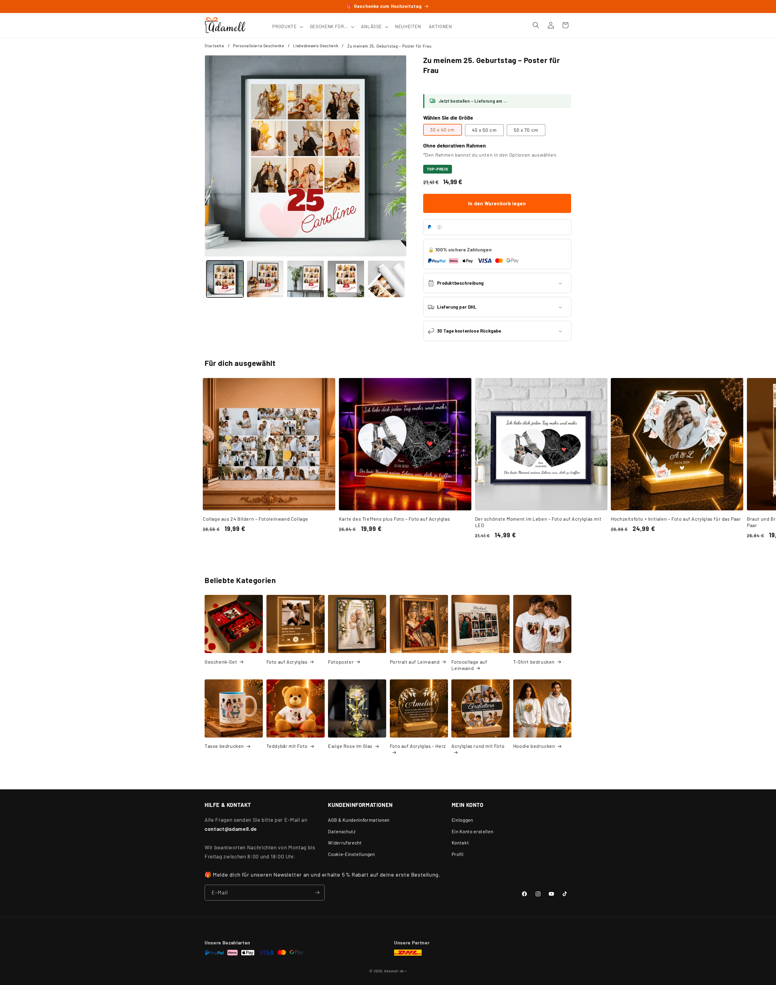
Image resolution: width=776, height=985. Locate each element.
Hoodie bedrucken (534, 746)
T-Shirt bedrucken (534, 662)
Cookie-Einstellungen (351, 854)
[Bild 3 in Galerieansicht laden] (305, 278)
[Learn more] (439, 227)
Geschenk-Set (221, 662)
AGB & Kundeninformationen (359, 820)
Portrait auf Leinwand (415, 662)
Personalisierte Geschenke (258, 45)
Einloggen (462, 820)
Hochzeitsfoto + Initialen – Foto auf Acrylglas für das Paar (676, 519)
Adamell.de (394, 971)
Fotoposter (341, 662)
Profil (458, 854)
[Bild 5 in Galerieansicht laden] (386, 278)
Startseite (214, 45)
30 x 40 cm (442, 129)
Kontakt (460, 842)
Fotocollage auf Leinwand (469, 665)
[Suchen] (536, 25)
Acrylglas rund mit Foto (477, 746)
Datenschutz (342, 831)
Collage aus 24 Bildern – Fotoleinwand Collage (255, 519)
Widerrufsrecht (345, 842)
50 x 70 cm (526, 129)
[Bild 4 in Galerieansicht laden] (345, 278)
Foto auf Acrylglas (287, 662)
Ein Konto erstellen (472, 831)
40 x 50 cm (484, 129)
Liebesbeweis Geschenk (315, 45)
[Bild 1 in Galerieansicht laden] (224, 278)
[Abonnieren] (317, 892)
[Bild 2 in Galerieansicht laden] (265, 278)
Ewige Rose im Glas (350, 746)
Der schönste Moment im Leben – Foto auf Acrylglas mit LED (538, 522)
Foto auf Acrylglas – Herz (418, 746)
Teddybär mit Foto (287, 746)
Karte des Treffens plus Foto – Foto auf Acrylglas (394, 519)
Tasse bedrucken (224, 746)
